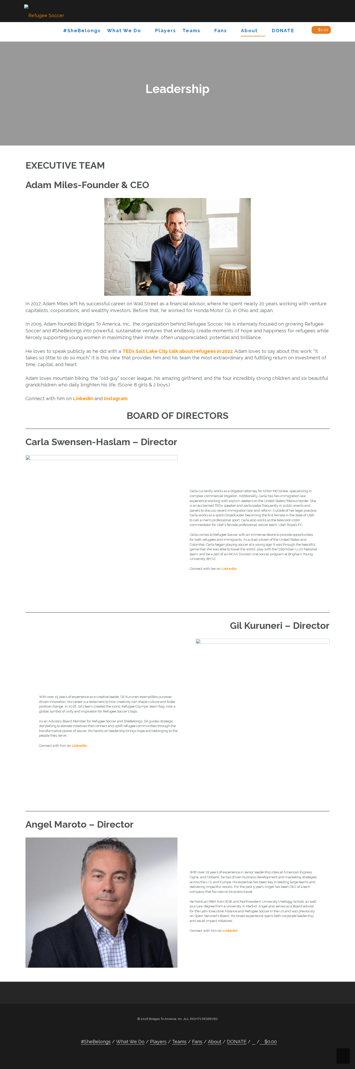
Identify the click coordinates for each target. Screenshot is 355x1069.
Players (165, 30)
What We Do (124, 30)
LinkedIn (83, 398)
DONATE (283, 30)
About (249, 30)
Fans (220, 30)
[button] (303, 31)
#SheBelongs (82, 30)
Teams (191, 30)
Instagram (115, 398)
